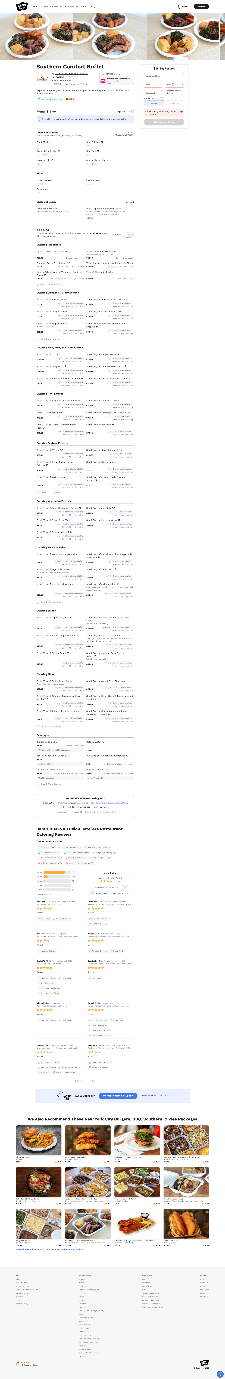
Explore (82, 1356)
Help (202, 1279)
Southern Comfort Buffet (125, 1199)
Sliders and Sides (171, 1241)
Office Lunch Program (151, 1304)
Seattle (82, 1346)
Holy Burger (73, 1159)
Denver (82, 1300)
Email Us (204, 1283)
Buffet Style (108, 812)
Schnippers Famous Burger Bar (127, 1157)
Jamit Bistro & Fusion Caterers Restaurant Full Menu (102, 803)
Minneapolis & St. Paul (88, 1318)
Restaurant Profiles (150, 1297)
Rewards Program (23, 1293)
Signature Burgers (23, 1157)
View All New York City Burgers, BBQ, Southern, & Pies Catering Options (49, 1249)
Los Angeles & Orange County (91, 1311)
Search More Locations (89, 1353)
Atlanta (82, 1279)
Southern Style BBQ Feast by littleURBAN (181, 1157)
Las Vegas (83, 1307)
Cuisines (71, 6)
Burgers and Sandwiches (75, 1157)
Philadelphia (84, 1328)
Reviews (19, 1297)
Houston (82, 1304)
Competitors (147, 1286)
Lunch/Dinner (62, 812)
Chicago (82, 1293)
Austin (81, 1283)
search (68, 807)
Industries (146, 1283)
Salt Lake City (85, 1335)
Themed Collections (150, 1293)
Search (36, 6)
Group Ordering (22, 1286)
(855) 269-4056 (161, 1096)
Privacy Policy (22, 1304)
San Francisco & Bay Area (90, 1339)
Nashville (83, 1321)
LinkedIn (204, 1293)
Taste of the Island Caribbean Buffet (115, 904)
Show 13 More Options (50, 284)
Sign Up (201, 6)
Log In (185, 6)
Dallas (81, 1297)
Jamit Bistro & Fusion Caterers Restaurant (86, 1201)
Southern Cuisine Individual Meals (62, 936)
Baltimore (83, 1286)
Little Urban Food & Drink (177, 1159)
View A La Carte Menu (62, 80)
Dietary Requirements (151, 1300)
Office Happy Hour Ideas (152, 1307)
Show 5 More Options (50, 602)
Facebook (204, 1297)
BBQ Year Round (23, 1241)
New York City (85, 1325)
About (84, 6)
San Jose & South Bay (88, 1342)
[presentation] (164, 76)
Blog (93, 6)
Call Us (203, 1286)
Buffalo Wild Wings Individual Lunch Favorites (134, 1241)
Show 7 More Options (50, 339)
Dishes (144, 1290)
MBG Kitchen (122, 1201)
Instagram (204, 1290)
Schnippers (122, 1159)
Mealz (21, 1159)
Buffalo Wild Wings (125, 1243)
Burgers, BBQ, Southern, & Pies (85, 812)
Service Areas (53, 6)
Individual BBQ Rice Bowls (27, 1199)
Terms (18, 1300)
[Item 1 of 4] (112, 36)
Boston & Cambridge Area (90, 1290)
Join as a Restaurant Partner (28, 1290)
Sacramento (84, 1332)
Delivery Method (174, 90)
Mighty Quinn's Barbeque (29, 1201)
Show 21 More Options (50, 726)
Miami (81, 1314)
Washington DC (85, 1349)
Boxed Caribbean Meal (56, 1006)
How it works (22, 1283)
